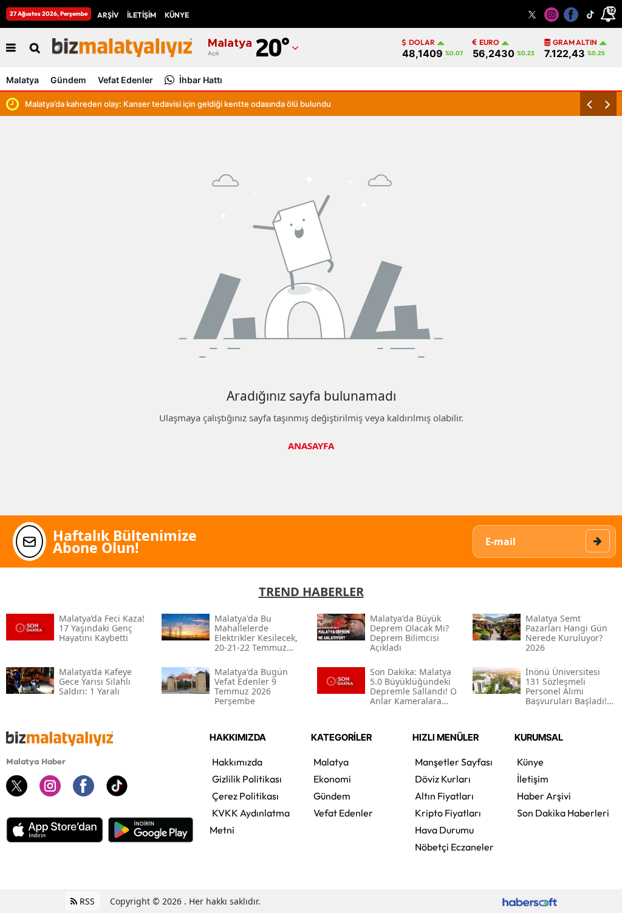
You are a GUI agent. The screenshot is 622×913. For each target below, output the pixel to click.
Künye (530, 762)
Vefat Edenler (125, 80)
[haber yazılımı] (529, 901)
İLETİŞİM (141, 14)
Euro (489, 42)
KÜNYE (177, 14)
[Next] (607, 104)
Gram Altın (575, 42)
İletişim (533, 779)
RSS (86, 901)
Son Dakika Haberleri (563, 813)
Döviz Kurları (443, 779)
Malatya (22, 80)
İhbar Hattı (200, 80)
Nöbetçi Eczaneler (454, 847)
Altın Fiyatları (444, 796)
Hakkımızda (237, 762)
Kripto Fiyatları (448, 813)
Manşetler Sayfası (454, 762)
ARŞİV (107, 14)
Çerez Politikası (245, 796)
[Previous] (589, 104)
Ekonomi (332, 779)
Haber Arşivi (544, 796)
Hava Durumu (444, 830)
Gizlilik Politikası (247, 779)
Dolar (422, 42)
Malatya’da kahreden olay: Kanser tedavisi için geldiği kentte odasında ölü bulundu (178, 104)
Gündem (68, 80)
